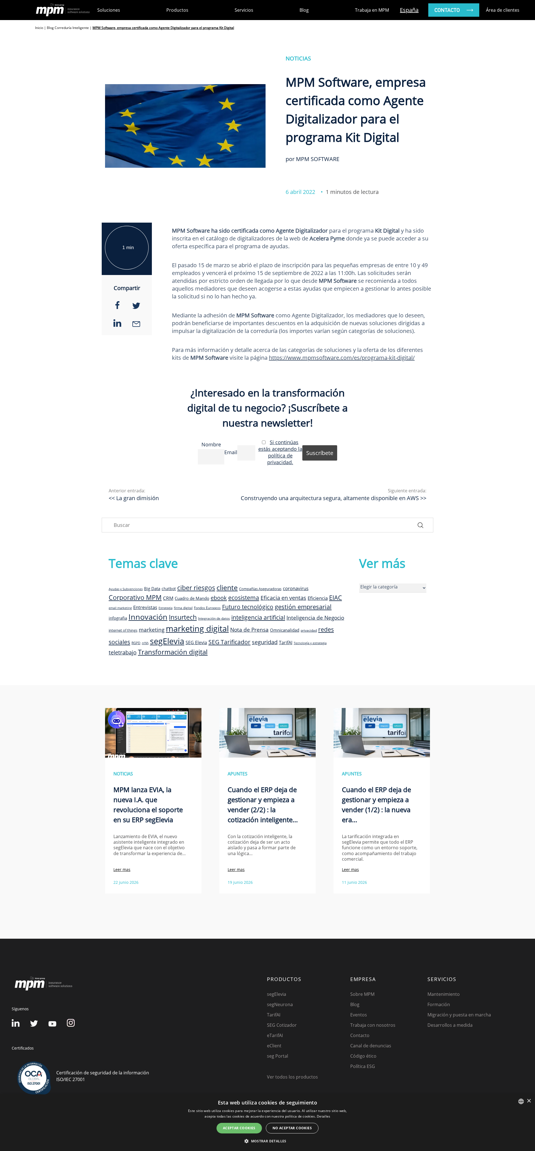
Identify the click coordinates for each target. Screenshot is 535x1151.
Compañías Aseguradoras (260, 588)
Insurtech (183, 617)
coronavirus (295, 588)
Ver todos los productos (292, 1077)
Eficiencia (318, 598)
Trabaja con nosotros (372, 1025)
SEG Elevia (196, 642)
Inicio (39, 27)
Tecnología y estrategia (310, 643)
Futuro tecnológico (247, 607)
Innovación (147, 617)
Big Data (152, 588)
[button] (267, 1141)
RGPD (136, 643)
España (409, 10)
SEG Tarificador (229, 642)
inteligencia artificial (258, 617)
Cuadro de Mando (192, 598)
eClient (274, 1046)
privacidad (309, 630)
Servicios (244, 10)
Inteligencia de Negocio (315, 617)
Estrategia (165, 608)
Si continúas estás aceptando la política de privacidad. (280, 452)
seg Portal (277, 1056)
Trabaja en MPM (372, 10)
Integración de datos (214, 618)
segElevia (167, 641)
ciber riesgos (196, 587)
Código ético (363, 1056)
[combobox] (521, 1101)
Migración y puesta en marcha (459, 1015)
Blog (304, 10)
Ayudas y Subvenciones (126, 589)
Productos (177, 10)
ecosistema (243, 597)
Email (230, 452)
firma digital (183, 607)
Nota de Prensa (249, 629)
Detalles (323, 1116)
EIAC (335, 597)
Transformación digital (173, 651)
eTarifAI (275, 1035)
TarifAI (285, 642)
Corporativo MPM (135, 597)
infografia (118, 618)
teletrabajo (123, 652)
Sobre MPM (362, 994)
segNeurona (280, 1004)
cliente (227, 587)
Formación (438, 1004)
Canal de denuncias (370, 1046)
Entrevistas (145, 607)
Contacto (359, 1035)
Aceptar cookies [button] (239, 1128)
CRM (168, 598)
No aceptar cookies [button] (292, 1128)
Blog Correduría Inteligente (68, 27)
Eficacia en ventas (283, 598)
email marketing (120, 608)
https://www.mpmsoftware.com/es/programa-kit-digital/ (342, 357)
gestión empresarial (303, 607)
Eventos (358, 1015)
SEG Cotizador (282, 1025)
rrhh (145, 643)
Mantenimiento (443, 994)
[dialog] (267, 1122)
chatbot (169, 588)
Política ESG (362, 1066)
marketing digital (197, 628)
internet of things (123, 630)
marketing (151, 629)
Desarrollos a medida (450, 1025)
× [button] (529, 1101)
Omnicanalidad (284, 630)
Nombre (211, 444)
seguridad (265, 642)
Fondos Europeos (207, 607)
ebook (219, 598)
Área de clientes (502, 10)
